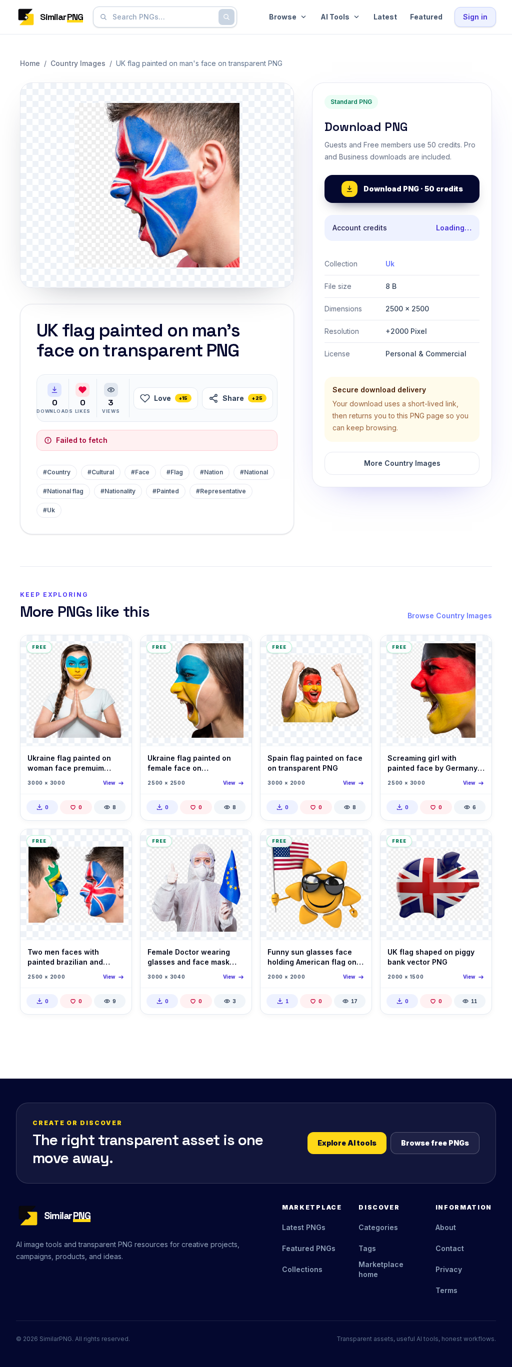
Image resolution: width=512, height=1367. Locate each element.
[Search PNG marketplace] (226, 17)
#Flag (174, 472)
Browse (282, 16)
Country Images (78, 63)
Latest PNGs (304, 1227)
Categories (378, 1227)
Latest (385, 16)
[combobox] (163, 17)
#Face (140, 472)
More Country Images (402, 463)
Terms (447, 1290)
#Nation (211, 472)
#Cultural (101, 472)
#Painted (165, 491)
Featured (426, 16)
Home (30, 63)
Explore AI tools (347, 1143)
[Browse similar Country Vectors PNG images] (355, 845)
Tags (367, 1248)
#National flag (63, 491)
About (446, 1227)
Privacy (449, 1269)
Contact (450, 1248)
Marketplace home (381, 1269)
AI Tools (335, 16)
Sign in (475, 16)
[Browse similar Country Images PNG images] (115, 651)
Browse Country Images (450, 615)
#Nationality (118, 491)
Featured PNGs (309, 1248)
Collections (302, 1269)
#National (254, 472)
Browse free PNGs (435, 1143)
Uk (390, 263)
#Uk (49, 510)
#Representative (221, 491)
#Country (56, 472)
